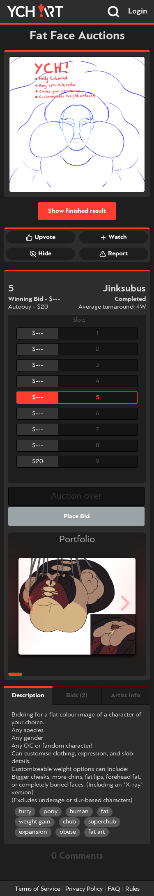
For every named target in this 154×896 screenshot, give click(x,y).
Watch (117, 237)
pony (50, 811)
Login (137, 11)
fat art (96, 832)
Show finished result (77, 211)
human (79, 811)
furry (25, 811)
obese (68, 832)
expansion (33, 832)
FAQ (114, 889)
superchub (102, 822)
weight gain (35, 822)
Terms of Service (37, 889)
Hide (44, 253)
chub (69, 822)
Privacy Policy (84, 889)
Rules (132, 889)
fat (104, 811)
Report (118, 253)
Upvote (44, 237)
